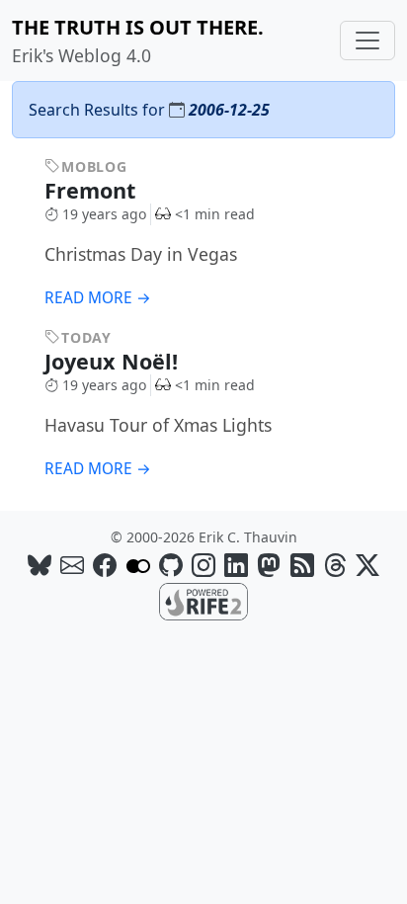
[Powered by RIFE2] (203, 601)
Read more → (97, 298)
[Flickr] (138, 564)
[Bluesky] (39, 564)
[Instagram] (203, 564)
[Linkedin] (236, 564)
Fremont (92, 190)
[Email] (72, 564)
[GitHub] (171, 564)
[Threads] (335, 564)
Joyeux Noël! (114, 361)
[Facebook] (105, 564)
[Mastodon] (269, 564)
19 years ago (104, 214)
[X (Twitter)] (367, 564)
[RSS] (302, 564)
